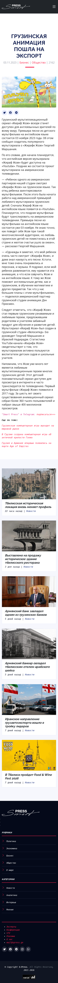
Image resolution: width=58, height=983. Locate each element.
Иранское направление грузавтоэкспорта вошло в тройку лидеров (24, 722)
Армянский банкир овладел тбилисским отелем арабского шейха (27, 666)
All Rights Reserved (41, 967)
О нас (9, 939)
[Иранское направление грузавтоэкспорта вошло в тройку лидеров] (29, 699)
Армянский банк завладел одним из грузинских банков (26, 612)
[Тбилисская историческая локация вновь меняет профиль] (29, 483)
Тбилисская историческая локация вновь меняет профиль (28, 505)
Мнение (10, 909)
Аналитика (11, 895)
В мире (10, 870)
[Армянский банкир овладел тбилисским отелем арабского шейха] (29, 643)
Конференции (13, 930)
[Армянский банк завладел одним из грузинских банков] (29, 591)
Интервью (11, 902)
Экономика (11, 848)
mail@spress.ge (15, 942)
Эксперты (11, 926)
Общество (39, 62)
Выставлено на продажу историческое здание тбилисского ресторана (23, 559)
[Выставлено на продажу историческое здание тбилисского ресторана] (29, 536)
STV (8, 933)
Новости (31, 511)
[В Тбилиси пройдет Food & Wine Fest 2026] (29, 755)
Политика (11, 841)
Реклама (11, 936)
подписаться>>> (46, 414)
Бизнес (24, 62)
